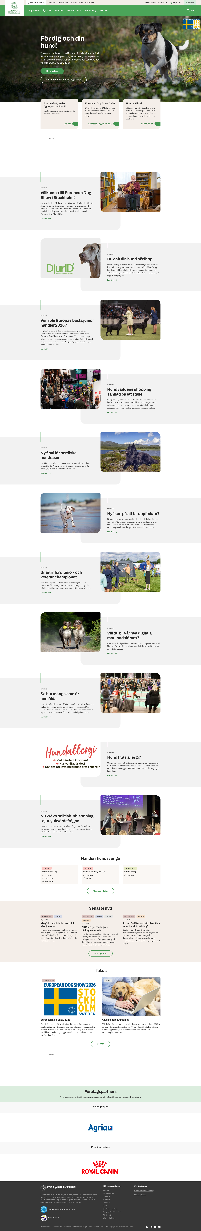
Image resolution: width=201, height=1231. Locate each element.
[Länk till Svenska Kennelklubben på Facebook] (147, 1227)
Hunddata (106, 1197)
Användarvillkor (98, 1227)
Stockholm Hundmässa (111, 1209)
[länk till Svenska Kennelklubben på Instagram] (151, 1227)
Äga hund (47, 10)
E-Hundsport (89, 2)
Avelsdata (106, 1200)
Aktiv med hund (74, 10)
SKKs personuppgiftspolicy (82, 1227)
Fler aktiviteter (100, 891)
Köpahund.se (107, 1203)
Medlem (59, 10)
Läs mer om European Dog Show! (63, 79)
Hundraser (52, 2)
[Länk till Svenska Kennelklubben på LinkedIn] (159, 1227)
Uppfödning (90, 10)
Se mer (100, 1044)
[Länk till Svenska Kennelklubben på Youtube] (155, 1227)
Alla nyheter (100, 953)
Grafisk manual (46, 1227)
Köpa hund (34, 10)
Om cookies (123, 1227)
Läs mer (44, 218)
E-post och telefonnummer (143, 1190)
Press (131, 1227)
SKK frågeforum (140, 1195)
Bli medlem (52, 71)
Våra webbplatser (77, 2)
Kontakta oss (162, 2)
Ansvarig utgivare (112, 1227)
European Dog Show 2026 (112, 1212)
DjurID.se (106, 1206)
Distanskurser (63, 2)
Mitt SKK (106, 1190)
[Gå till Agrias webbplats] (100, 1127)
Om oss (103, 10)
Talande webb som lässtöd (62, 1227)
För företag (107, 1215)
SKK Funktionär (150, 2)
